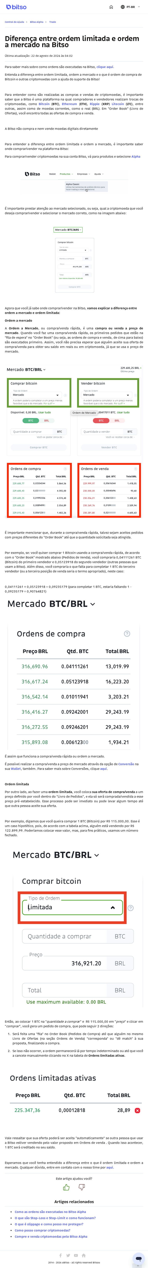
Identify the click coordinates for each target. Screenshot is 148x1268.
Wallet (16, 769)
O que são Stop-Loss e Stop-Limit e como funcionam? (55, 1218)
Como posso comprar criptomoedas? (42, 1230)
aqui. (110, 1167)
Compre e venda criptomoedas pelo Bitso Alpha (51, 1236)
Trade (52, 21)
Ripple (95, 104)
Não (82, 1187)
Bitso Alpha (36, 21)
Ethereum (69, 104)
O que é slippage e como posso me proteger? (49, 1224)
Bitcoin (44, 104)
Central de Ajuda (14, 21)
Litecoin (118, 104)
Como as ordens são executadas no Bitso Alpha (50, 1212)
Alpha (135, 156)
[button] (130, 7)
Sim (66, 1187)
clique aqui (105, 67)
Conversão (126, 764)
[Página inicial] (111, 7)
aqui (103, 769)
